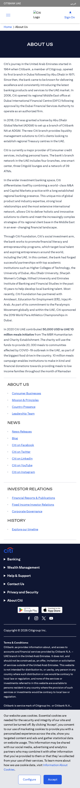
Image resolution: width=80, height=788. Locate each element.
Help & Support (19, 576)
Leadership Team (23, 413)
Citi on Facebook (23, 445)
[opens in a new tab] (28, 610)
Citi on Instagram (23, 472)
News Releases (22, 431)
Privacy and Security (22, 592)
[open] (8, 15)
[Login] (70, 12)
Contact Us (15, 584)
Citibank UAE (12, 3)
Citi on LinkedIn (22, 458)
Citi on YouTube (22, 465)
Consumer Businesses (26, 393)
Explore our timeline (25, 529)
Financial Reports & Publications (33, 498)
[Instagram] (36, 618)
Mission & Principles (25, 400)
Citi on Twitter (21, 452)
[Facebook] (29, 618)
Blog (15, 438)
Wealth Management (23, 567)
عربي (73, 3)
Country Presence (23, 407)
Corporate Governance (27, 511)
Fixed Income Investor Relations (33, 504)
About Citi (15, 600)
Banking (13, 559)
